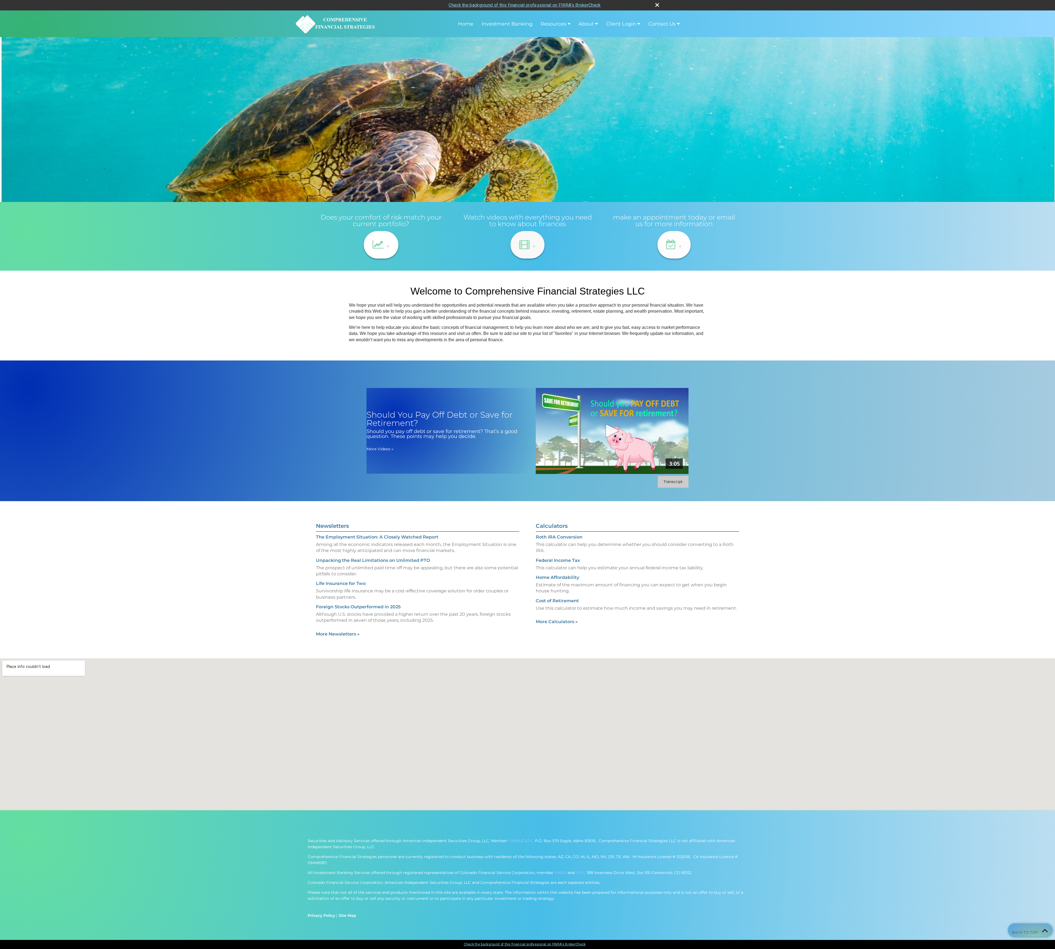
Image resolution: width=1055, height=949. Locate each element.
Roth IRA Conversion (559, 537)
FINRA (514, 840)
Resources (553, 24)
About (586, 24)
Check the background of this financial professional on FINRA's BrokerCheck (525, 5)
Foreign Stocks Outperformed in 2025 (358, 606)
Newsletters (332, 526)
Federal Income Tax (558, 560)
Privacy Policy (321, 915)
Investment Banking (507, 24)
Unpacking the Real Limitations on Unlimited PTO (373, 560)
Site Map (347, 915)
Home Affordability (557, 577)
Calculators (552, 526)
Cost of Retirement (557, 600)
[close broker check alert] (657, 5)
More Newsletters (338, 634)
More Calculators (557, 621)
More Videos (380, 449)
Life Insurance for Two (341, 583)
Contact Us (662, 24)
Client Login (621, 24)
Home (465, 24)
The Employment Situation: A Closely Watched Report (377, 537)
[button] (381, 245)
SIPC (528, 840)
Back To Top (1025, 932)
